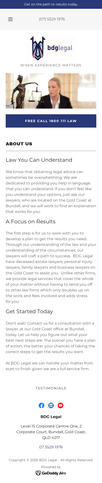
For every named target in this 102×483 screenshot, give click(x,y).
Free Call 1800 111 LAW (51, 121)
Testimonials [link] (51, 388)
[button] (10, 19)
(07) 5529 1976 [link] (52, 19)
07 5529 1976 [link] (51, 447)
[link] (51, 48)
